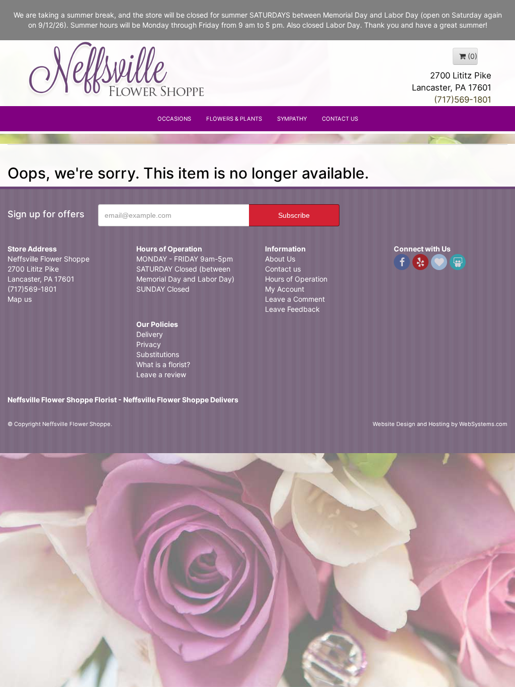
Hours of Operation (296, 279)
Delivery (149, 334)
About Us (280, 258)
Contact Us (340, 118)
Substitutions (157, 354)
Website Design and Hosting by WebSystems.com (440, 423)
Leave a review (161, 374)
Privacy (148, 344)
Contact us (283, 269)
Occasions (174, 118)
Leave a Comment (295, 299)
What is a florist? (163, 364)
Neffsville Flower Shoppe (117, 69)
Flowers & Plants (234, 118)
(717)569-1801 (462, 100)
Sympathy (292, 118)
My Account (284, 289)
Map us (20, 299)
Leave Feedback (292, 309)
